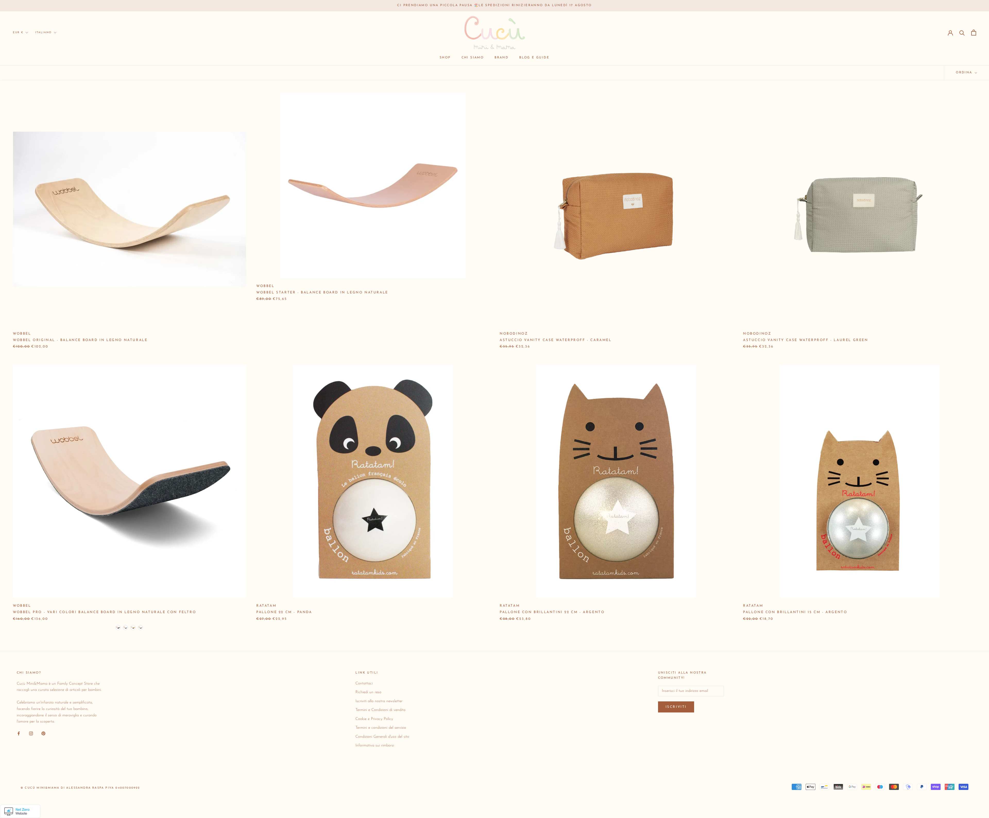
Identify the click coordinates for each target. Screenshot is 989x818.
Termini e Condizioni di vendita (380, 710)
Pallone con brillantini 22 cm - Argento (552, 612)
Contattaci (364, 683)
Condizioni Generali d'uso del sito (382, 737)
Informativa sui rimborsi (374, 745)
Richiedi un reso (368, 692)
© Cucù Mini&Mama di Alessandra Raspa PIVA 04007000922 (80, 788)
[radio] (118, 627)
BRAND (501, 57)
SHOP (445, 57)
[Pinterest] (43, 733)
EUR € (18, 32)
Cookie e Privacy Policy (374, 719)
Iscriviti (676, 707)
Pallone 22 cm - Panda (284, 612)
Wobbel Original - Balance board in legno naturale (80, 340)
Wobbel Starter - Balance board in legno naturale (322, 292)
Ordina (965, 72)
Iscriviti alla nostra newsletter (379, 701)
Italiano (43, 32)
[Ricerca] (962, 32)
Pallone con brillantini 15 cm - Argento (795, 612)
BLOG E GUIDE (534, 57)
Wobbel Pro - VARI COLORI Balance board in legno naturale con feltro (104, 612)
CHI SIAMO (473, 57)
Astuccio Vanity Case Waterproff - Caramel (556, 340)
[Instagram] (31, 733)
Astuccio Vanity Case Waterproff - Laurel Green (805, 340)
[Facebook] (19, 733)
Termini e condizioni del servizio (380, 728)
